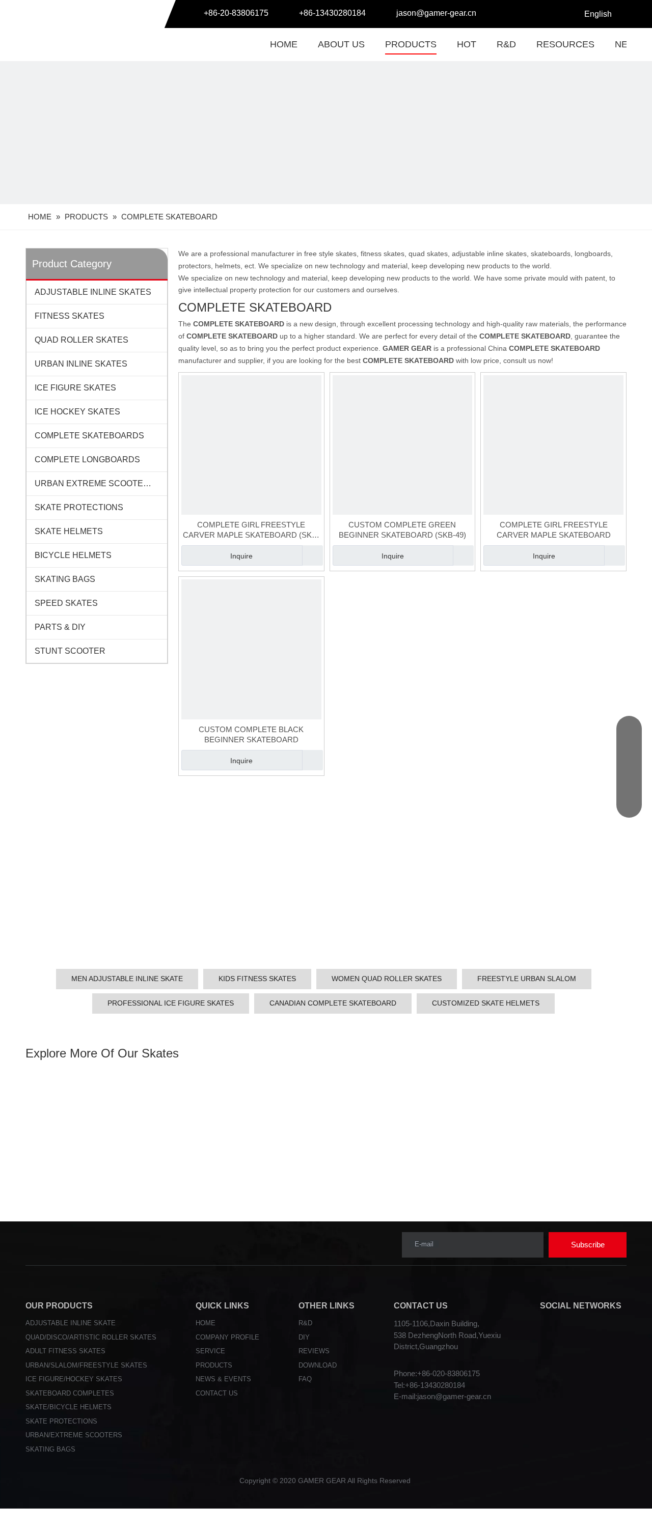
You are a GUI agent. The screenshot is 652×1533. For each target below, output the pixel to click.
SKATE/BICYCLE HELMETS (68, 1407)
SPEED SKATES (66, 603)
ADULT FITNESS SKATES (65, 1351)
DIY (304, 1337)
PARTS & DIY (60, 627)
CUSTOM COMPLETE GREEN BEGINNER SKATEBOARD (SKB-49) (402, 529)
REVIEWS (314, 1351)
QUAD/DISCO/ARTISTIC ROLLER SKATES (90, 1337)
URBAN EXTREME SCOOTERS (95, 483)
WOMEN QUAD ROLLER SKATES (387, 978)
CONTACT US (217, 1393)
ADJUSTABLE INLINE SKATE (70, 1323)
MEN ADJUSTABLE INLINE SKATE (127, 978)
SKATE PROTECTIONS (79, 507)
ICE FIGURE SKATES (75, 387)
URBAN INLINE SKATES (81, 363)
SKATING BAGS (65, 579)
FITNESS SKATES (69, 316)
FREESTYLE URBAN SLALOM (526, 978)
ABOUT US (341, 44)
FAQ (305, 1379)
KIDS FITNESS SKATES (257, 978)
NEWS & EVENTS (223, 1379)
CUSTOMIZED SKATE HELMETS (485, 1003)
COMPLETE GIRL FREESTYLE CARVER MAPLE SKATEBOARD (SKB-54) (251, 530)
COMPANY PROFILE (227, 1337)
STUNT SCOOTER (70, 651)
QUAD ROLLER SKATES (81, 340)
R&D (506, 44)
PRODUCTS (411, 44)
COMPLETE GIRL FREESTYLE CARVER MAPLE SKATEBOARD (554, 529)
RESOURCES (565, 44)
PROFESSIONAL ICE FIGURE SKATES (170, 1003)
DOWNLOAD (317, 1365)
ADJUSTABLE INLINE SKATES (93, 292)
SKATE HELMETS (69, 531)
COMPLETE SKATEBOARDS (89, 435)
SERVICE (210, 1351)
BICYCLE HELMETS (73, 555)
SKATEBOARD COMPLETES (69, 1393)
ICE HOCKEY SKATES (77, 411)
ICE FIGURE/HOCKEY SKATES (73, 1379)
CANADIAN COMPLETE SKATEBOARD (332, 1003)
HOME (283, 44)
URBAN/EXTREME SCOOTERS (73, 1435)
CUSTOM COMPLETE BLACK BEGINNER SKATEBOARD (251, 734)
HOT (466, 44)
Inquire (241, 556)
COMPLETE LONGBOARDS (87, 459)
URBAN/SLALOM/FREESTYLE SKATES (86, 1365)
